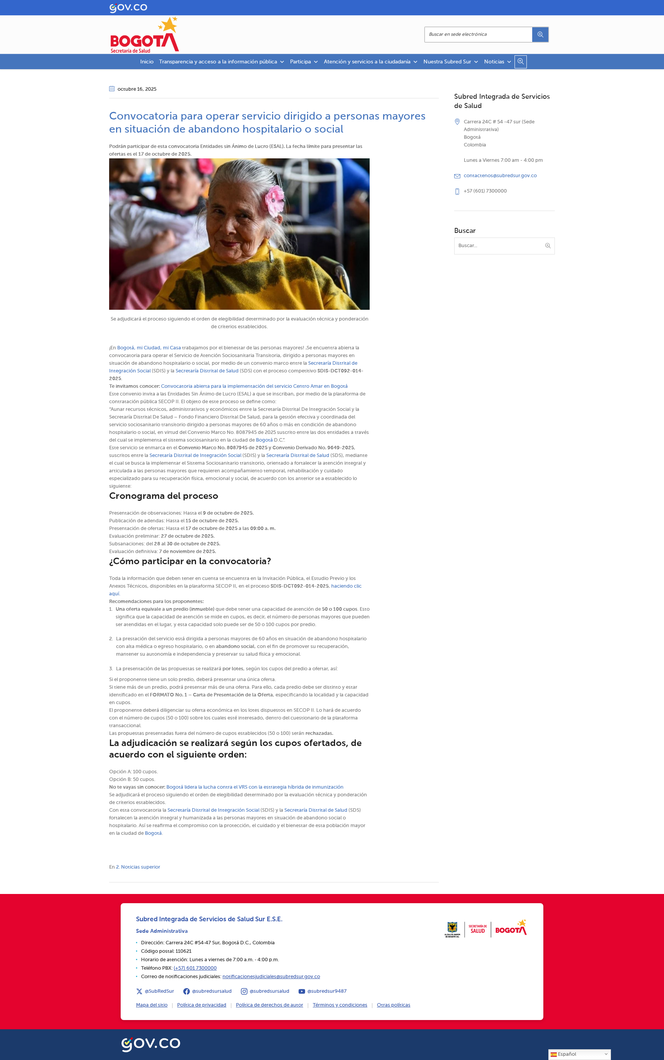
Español (566, 1054)
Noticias (494, 62)
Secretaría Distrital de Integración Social (195, 455)
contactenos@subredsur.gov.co (500, 175)
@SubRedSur (159, 991)
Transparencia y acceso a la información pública (218, 62)
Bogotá (264, 440)
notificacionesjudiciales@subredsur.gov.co (271, 976)
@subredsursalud (212, 991)
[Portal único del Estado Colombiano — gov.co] (151, 1043)
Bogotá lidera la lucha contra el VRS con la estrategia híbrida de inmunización (255, 787)
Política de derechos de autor (269, 1005)
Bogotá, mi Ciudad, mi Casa (149, 348)
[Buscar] (540, 34)
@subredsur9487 (327, 991)
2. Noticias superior (138, 867)
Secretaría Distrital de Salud (207, 371)
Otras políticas (393, 1005)
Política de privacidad (201, 1005)
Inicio (147, 62)
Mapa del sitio (152, 1005)
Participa (300, 62)
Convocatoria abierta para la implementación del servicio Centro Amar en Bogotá (254, 386)
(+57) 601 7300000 (195, 968)
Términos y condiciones (340, 1005)
